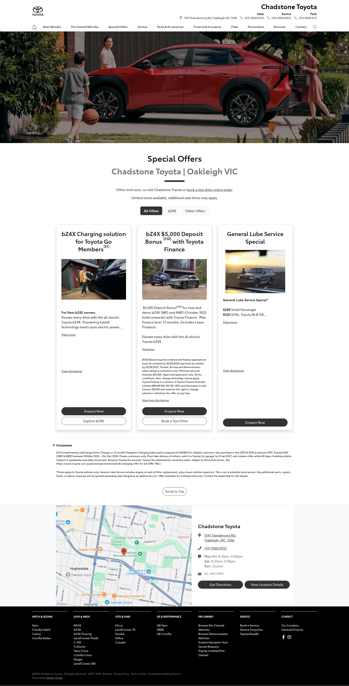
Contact (300, 27)
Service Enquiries (251, 629)
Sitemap (107, 673)
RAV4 (77, 625)
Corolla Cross (83, 655)
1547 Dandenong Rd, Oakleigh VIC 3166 (210, 18)
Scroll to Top (174, 491)
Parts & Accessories (170, 27)
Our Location (290, 625)
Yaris (35, 625)
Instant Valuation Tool (213, 642)
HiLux (119, 625)
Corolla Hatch (41, 629)
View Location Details (267, 584)
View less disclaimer (155, 400)
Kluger (78, 659)
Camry (36, 634)
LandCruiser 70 (125, 629)
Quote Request (208, 646)
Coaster (120, 642)
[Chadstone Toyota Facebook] (284, 637)
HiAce (119, 638)
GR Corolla (164, 634)
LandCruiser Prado (86, 638)
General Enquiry (292, 629)
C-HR (77, 642)
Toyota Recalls (249, 634)
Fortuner (79, 646)
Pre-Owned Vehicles (85, 27)
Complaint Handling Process (164, 673)
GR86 (160, 629)
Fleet (234, 27)
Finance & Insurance (207, 27)
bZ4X (77, 629)
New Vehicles (52, 27)
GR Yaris (162, 625)
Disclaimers (64, 445)
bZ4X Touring (83, 634)
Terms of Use (138, 673)
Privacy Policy (121, 673)
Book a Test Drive (174, 421)
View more (68, 335)
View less (148, 349)
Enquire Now (94, 411)
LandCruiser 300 (85, 663)
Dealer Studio (55, 677)
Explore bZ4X (93, 421)
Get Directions (220, 584)
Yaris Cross (81, 651)
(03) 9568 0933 (254, 18)
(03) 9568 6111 (308, 18)
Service (142, 27)
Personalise (256, 27)
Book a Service (249, 625)
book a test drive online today (209, 189)
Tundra (119, 634)
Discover (280, 27)
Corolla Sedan (41, 638)
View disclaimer (71, 371)
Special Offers (118, 27)
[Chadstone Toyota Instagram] (290, 637)
